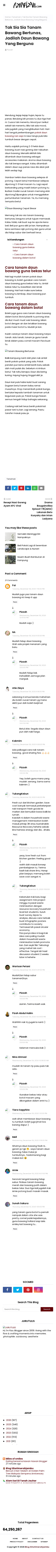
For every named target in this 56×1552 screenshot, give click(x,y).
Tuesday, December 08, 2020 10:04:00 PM (29, 1017)
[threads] (48, 1290)
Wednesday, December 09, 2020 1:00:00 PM (33, 772)
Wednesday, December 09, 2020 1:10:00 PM (29, 1113)
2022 (8, 1436)
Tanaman (16, 17)
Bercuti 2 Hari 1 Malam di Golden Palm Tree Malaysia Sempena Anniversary (25, 1472)
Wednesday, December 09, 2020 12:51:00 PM (33, 666)
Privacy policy (16, 1542)
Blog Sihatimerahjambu (20, 1468)
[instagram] (38, 1290)
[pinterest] (28, 1290)
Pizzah (10, 49)
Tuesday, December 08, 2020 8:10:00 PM (28, 636)
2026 (9, 1420)
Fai (14, 585)
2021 (8, 1441)
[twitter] (17, 1290)
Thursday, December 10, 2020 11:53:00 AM (35, 890)
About (25, 1539)
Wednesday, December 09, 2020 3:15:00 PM (29, 1140)
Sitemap (44, 1542)
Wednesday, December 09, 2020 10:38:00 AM (30, 1060)
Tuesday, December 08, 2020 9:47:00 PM (28, 970)
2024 (9, 1428)
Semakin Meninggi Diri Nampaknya (29, 535)
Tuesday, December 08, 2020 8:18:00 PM (28, 691)
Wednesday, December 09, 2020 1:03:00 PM (33, 1041)
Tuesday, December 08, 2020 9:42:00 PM (28, 797)
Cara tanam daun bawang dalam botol (24, 256)
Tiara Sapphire (21, 1110)
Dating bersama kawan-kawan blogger (26, 1461)
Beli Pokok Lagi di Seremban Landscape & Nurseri (32, 547)
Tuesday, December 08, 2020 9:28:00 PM (28, 744)
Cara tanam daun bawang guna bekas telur (24, 247)
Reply (15, 602)
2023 (9, 1432)
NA (13, 632)
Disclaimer (32, 1542)
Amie (15, 1170)
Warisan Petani (21, 966)
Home (7, 17)
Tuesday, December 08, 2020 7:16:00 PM (28, 589)
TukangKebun (20, 793)
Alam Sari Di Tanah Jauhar (21, 1480)
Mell (14, 1137)
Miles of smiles (14, 1458)
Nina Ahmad (19, 1057)
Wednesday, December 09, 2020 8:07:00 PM (30, 1173)
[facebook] (7, 1290)
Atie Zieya (18, 688)
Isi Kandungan (15, 239)
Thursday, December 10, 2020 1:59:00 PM (28, 1207)
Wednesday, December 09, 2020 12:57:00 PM (33, 722)
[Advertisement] (28, 84)
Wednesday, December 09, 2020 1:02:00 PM (33, 849)
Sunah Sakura (20, 1203)
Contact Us (37, 1539)
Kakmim (17, 741)
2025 (9, 1424)
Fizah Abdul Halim (22, 1013)
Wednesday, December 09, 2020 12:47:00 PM (33, 616)
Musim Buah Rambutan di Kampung (31, 558)
